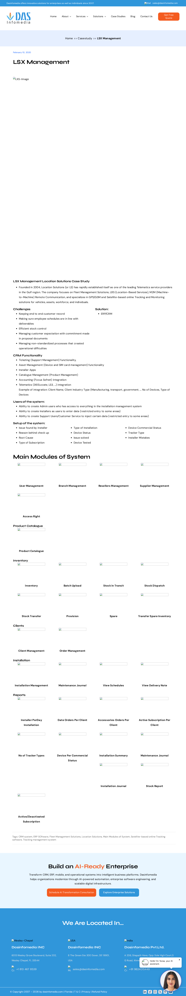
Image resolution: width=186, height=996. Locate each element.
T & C (77, 991)
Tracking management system (39, 839)
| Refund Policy (99, 991)
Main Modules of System (116, 836)
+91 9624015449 (139, 969)
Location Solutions (92, 836)
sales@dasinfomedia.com (165, 3)
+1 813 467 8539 (26, 969)
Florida (68, 991)
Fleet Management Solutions (65, 836)
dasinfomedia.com (53, 991)
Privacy (86, 991)
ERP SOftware (40, 836)
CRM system (25, 836)
